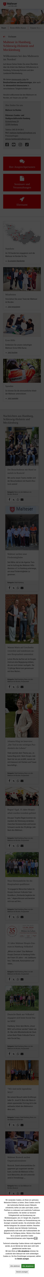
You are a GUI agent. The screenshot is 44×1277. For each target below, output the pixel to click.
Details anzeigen (22, 1272)
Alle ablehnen (15, 1266)
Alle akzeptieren (28, 1266)
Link (35, 1238)
